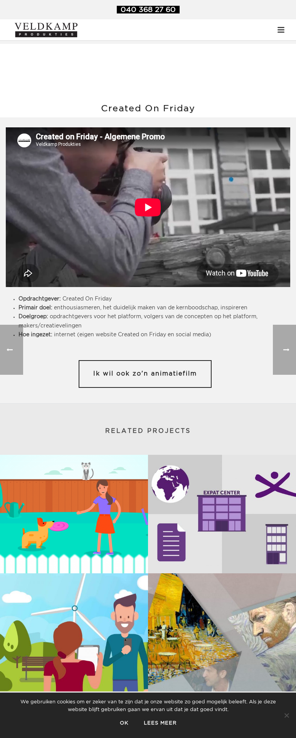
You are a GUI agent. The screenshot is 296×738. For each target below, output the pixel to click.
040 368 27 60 (148, 10)
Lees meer (160, 723)
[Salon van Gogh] (222, 632)
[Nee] (286, 715)
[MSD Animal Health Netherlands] (74, 514)
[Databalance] (74, 632)
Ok (124, 723)
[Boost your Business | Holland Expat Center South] (222, 514)
